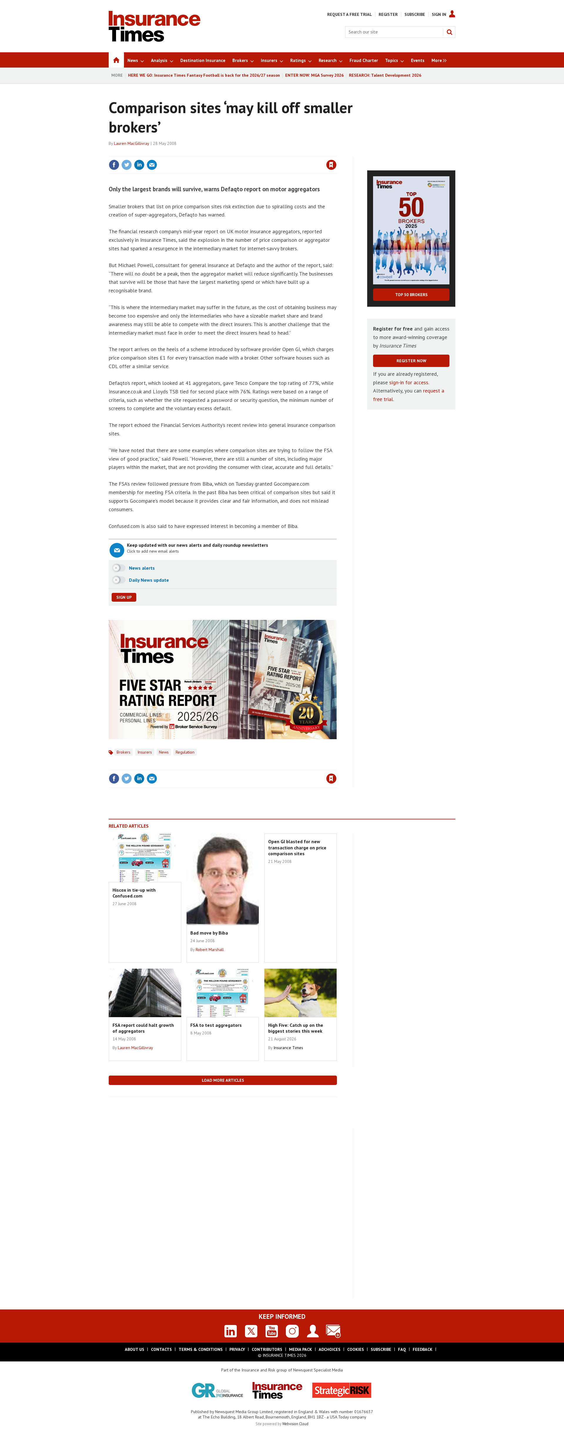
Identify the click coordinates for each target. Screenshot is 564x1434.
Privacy (237, 1349)
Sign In (439, 14)
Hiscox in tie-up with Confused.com (134, 893)
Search (449, 32)
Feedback (422, 1349)
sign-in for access (408, 382)
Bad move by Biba (209, 933)
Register (388, 14)
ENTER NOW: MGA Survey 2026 (314, 75)
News (164, 752)
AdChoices (329, 1349)
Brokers (123, 752)
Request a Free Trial (349, 14)
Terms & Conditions (201, 1349)
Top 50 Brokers (411, 294)
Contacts (161, 1349)
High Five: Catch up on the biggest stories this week (295, 1028)
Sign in (262, 152)
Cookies (355, 1349)
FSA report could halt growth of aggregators (143, 1028)
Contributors (267, 1349)
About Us (134, 1349)
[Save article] (331, 165)
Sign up (124, 597)
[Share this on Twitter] (126, 165)
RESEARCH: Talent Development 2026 (385, 75)
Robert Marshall (210, 949)
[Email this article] (152, 165)
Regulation (185, 752)
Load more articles (223, 1080)
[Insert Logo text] (154, 40)
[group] (437, 60)
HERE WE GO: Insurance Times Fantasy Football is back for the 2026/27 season (204, 75)
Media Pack (300, 1349)
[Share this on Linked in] (139, 165)
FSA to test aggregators (216, 1025)
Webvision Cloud (295, 1423)
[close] (336, 152)
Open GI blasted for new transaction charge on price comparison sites (297, 847)
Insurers (144, 752)
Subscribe (414, 14)
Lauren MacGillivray (131, 143)
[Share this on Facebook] (114, 165)
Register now (411, 360)
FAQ (402, 1349)
